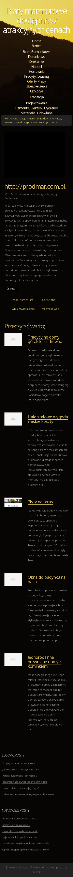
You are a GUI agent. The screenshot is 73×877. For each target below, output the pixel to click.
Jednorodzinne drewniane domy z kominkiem (44, 661)
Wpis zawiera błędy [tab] (23, 308)
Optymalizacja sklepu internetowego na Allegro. (25, 849)
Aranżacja (20, 118)
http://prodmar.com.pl (34, 186)
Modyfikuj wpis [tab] (51, 308)
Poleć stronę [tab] (47, 299)
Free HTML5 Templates (50, 867)
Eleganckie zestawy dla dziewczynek (20, 831)
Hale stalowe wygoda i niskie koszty (48, 419)
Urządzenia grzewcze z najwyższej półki (21, 788)
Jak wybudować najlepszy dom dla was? (21, 769)
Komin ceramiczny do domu (16, 825)
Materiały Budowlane (41, 118)
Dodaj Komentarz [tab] (22, 299)
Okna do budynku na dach (46, 579)
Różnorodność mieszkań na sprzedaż (20, 818)
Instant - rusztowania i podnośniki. (19, 775)
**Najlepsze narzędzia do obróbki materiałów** (25, 843)
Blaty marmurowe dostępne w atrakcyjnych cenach (36, 20)
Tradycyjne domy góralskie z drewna (45, 339)
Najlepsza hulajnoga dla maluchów (19, 837)
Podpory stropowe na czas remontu (19, 763)
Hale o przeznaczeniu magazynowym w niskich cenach (29, 794)
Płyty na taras (40, 501)
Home (8, 118)
